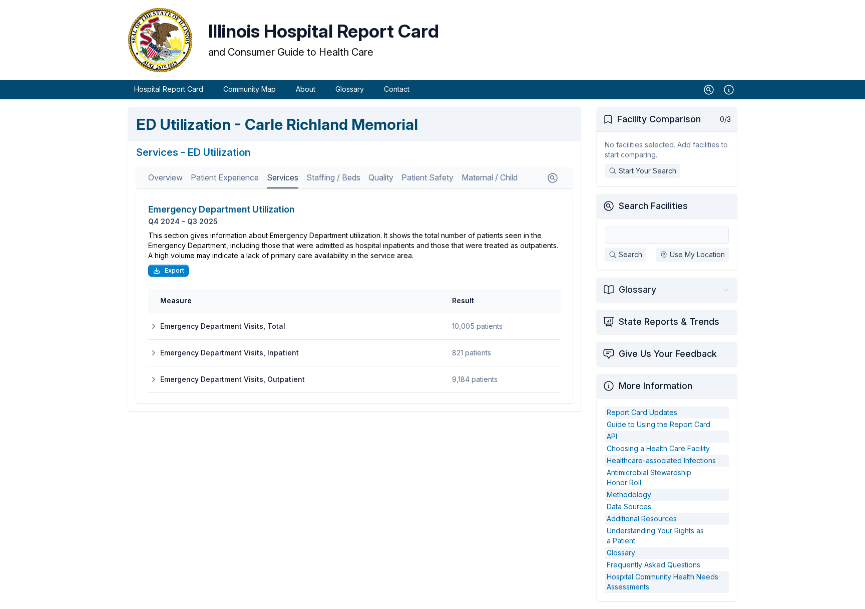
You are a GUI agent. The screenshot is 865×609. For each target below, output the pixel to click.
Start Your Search (647, 170)
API (612, 436)
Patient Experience (225, 177)
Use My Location (697, 254)
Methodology (629, 494)
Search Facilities (653, 205)
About (305, 89)
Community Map (249, 89)
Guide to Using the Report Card (658, 424)
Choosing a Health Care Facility (658, 448)
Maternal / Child (490, 177)
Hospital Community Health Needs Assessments (662, 581)
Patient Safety (427, 177)
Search (630, 254)
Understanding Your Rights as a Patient (655, 535)
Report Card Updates (642, 412)
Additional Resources (642, 518)
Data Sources (629, 506)
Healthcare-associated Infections (661, 460)
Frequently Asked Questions (653, 564)
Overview (165, 177)
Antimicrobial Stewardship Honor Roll (649, 477)
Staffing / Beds (333, 177)
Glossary (349, 89)
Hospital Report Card (168, 89)
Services (282, 177)
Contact (396, 89)
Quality (380, 177)
